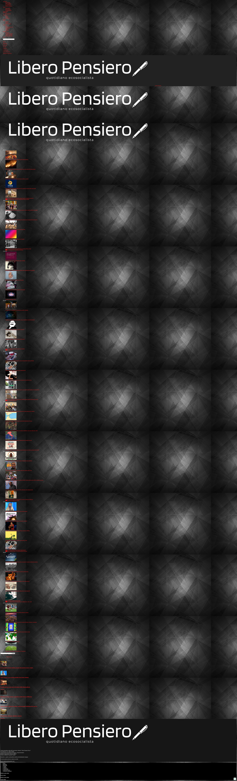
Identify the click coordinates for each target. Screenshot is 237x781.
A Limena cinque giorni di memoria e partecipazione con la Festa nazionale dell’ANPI (22, 449)
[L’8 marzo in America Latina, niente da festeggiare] (11, 288)
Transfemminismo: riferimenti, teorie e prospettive (15, 348)
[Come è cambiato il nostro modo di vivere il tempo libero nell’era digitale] (11, 359)
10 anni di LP (8, 13)
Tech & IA (7, 18)
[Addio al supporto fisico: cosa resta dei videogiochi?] (11, 369)
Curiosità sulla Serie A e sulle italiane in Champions (15, 651)
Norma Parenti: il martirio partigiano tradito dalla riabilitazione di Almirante (20, 270)
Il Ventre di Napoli (9, 33)
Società (6, 17)
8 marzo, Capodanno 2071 (10, 299)
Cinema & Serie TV (9, 27)
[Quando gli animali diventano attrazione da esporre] (11, 228)
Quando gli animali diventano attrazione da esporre (15, 229)
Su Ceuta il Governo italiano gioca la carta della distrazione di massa (18, 420)
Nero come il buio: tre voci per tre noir (12, 600)
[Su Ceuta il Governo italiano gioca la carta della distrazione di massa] (11, 419)
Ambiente (5, 1)
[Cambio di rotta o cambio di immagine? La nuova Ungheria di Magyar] (11, 498)
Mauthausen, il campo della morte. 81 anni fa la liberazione (16, 571)
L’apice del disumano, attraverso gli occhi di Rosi (15, 339)
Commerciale (5, 50)
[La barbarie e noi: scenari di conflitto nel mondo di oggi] (11, 539)
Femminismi (5, 11)
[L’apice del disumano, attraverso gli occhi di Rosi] (11, 338)
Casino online (3, 779)
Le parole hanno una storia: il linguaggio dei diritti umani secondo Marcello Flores (21, 219)
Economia (2, 718)
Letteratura (7, 28)
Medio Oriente (8, 23)
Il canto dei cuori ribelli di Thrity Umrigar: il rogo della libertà (17, 581)
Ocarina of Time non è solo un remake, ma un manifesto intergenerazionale (20, 319)
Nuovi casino (3, 775)
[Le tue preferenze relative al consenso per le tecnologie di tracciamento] (235, 779)
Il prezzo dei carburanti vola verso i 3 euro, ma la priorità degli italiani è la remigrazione (22, 389)
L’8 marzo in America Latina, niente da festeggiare (15, 289)
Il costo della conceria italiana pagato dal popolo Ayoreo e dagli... (16, 667)
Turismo (7, 30)
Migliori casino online (4, 773)
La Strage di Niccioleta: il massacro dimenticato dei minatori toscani (18, 440)
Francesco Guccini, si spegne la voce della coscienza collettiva (17, 530)
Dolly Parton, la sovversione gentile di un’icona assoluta (16, 511)
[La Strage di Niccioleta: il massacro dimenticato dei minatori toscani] (11, 439)
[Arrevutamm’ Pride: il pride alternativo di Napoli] (11, 237)
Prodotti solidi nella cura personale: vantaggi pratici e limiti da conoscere (19, 198)
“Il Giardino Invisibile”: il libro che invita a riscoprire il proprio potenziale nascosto (21, 561)
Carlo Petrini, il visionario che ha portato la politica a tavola (16, 178)
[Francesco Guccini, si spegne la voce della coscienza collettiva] (11, 529)
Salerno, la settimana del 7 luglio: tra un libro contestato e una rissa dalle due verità (21, 430)
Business (2, 708)
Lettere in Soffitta (8, 34)
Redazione (5, 45)
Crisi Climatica (8, 3)
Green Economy (8, 5)
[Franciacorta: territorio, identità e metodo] (3, 713)
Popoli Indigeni (8, 10)
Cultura (4, 24)
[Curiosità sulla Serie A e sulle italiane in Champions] (11, 650)
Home (4, 41)
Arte (6, 25)
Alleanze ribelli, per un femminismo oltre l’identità (15, 260)
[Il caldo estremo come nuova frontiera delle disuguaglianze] (11, 158)
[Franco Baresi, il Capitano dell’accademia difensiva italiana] (11, 611)
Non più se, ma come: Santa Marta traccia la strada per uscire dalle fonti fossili (20, 188)
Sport (4, 37)
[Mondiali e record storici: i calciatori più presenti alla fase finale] (11, 630)
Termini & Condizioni (7, 53)
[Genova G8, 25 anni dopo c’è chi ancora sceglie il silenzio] (11, 309)
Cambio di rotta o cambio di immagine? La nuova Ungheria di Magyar (19, 499)
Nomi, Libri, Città (8, 35)
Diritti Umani (8, 9)
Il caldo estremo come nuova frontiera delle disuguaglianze (16, 159)
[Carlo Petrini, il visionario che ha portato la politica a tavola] (11, 177)
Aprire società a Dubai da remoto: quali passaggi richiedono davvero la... (19, 706)
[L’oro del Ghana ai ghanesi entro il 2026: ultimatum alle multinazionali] (11, 488)
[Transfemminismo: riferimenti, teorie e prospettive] (11, 347)
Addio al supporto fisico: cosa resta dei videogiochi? (15, 370)
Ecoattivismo (7, 4)
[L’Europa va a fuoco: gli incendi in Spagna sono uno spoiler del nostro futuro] (11, 168)
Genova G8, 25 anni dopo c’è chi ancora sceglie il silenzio (16, 310)
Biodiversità (7, 2)
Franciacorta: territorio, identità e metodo (11, 716)
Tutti (6, 199)
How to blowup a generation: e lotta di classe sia (14, 329)
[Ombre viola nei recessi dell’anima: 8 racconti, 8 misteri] (11, 519)
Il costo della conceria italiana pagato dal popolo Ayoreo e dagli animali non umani (21, 210)
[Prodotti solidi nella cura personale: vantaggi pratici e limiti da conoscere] (11, 197)
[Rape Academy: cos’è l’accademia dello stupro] (11, 278)
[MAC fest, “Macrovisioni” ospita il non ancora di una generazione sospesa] (11, 410)
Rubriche (5, 31)
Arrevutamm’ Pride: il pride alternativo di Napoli (14, 239)
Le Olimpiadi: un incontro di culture (12, 641)
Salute (6, 15)
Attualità (4, 14)
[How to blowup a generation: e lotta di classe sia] (11, 328)
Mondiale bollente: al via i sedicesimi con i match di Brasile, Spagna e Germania (21, 622)
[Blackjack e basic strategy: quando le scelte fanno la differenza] (3, 694)
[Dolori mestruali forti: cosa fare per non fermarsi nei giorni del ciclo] (11, 378)
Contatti (4, 46)
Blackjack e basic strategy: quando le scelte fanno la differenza (16, 696)
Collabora (5, 48)
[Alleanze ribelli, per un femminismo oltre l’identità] (11, 259)
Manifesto (5, 43)
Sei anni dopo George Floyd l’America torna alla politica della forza (18, 470)
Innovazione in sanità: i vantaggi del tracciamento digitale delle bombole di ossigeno (21, 399)
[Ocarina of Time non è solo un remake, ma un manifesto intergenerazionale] (11, 318)
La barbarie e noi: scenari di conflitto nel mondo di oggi (16, 540)
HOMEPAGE (9, 656)
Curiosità (7, 32)
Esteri (4, 20)
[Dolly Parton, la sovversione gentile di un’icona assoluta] (11, 510)
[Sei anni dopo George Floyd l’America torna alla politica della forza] (11, 469)
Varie (1, 699)
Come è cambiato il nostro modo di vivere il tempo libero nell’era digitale (19, 360)
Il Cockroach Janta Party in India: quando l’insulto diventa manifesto (18, 460)
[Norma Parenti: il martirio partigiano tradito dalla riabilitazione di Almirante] (11, 269)
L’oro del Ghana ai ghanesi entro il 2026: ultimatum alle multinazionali (19, 489)
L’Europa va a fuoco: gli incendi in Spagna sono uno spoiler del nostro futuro (20, 169)
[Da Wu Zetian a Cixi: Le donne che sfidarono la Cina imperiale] (11, 589)
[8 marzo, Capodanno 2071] (11, 298)
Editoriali (5, 12)
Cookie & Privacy (6, 51)
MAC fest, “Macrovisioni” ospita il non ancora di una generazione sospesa (19, 411)
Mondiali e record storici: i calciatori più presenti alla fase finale (17, 631)
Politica (4, 19)
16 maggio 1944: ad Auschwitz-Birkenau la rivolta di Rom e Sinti (18, 248)
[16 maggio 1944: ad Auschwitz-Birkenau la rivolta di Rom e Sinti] (11, 247)
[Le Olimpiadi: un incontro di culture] (11, 640)
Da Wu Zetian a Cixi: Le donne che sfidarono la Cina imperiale (17, 590)
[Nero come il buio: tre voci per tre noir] (11, 599)
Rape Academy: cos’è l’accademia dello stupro (14, 279)
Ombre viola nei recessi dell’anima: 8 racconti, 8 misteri (16, 521)
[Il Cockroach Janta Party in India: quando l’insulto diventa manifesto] (11, 459)
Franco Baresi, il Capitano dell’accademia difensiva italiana (16, 612)
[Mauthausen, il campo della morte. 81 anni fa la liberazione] (11, 570)
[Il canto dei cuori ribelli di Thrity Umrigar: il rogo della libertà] (11, 580)
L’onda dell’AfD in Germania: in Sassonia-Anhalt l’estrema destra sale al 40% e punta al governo (24, 480)
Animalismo (7, 8)
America (7, 21)
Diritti (4, 7)
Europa (6, 22)
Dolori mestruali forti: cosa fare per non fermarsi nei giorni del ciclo (18, 380)
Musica (6, 29)
